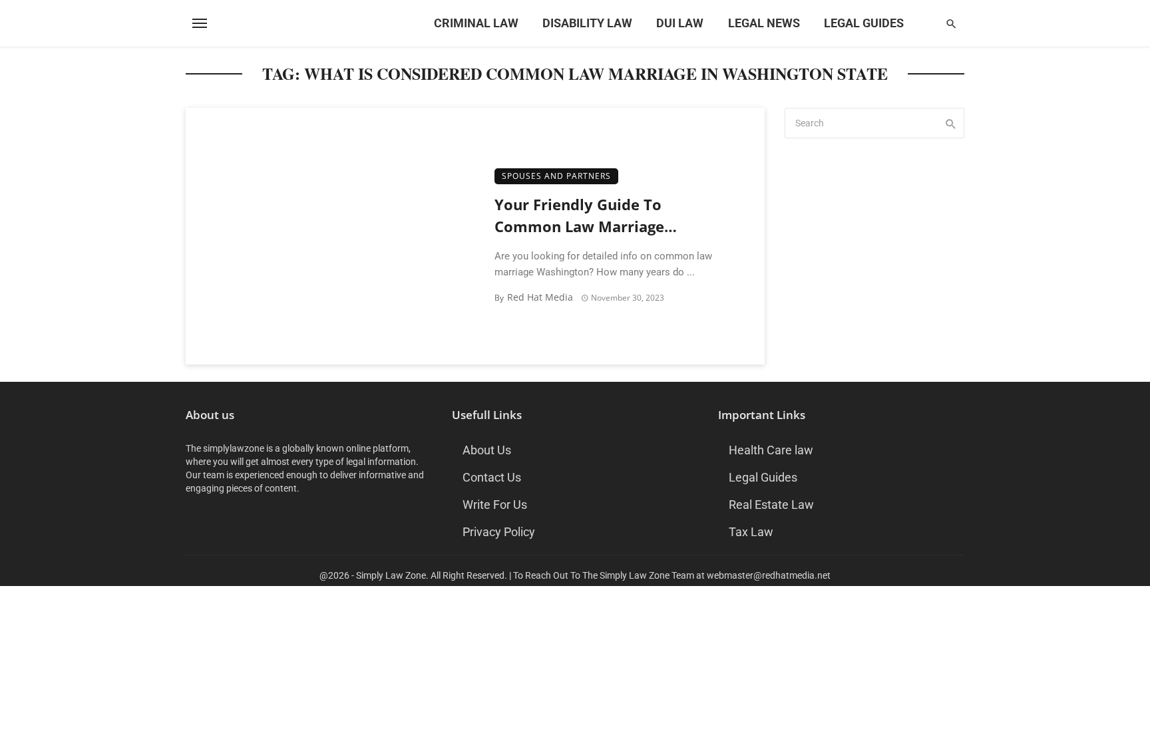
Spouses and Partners (556, 176)
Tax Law (751, 532)
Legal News (764, 23)
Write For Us (495, 505)
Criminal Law (476, 23)
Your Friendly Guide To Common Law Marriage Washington (579, 216)
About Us (487, 450)
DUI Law (679, 23)
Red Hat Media (540, 297)
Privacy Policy (499, 532)
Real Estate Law (771, 505)
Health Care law (771, 450)
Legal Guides (864, 23)
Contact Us (492, 477)
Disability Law (587, 23)
